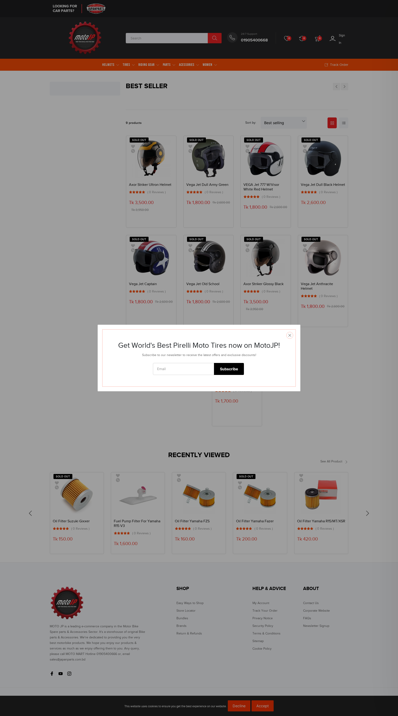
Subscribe (229, 369)
